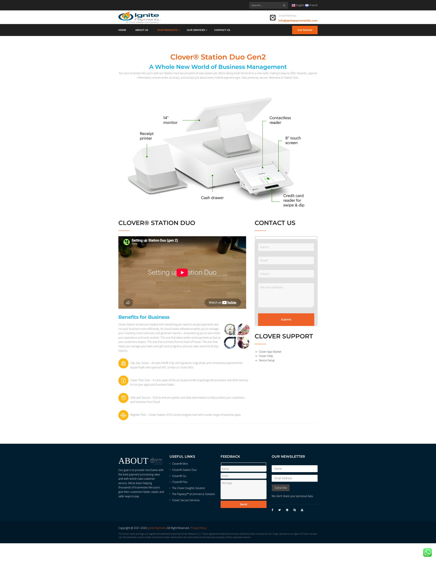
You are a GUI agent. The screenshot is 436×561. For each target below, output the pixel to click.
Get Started (305, 30)
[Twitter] (279, 510)
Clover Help (266, 356)
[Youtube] (302, 510)
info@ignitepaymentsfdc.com (298, 20)
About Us (141, 30)
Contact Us (222, 30)
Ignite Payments (156, 528)
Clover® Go (179, 476)
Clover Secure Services (186, 500)
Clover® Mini (180, 464)
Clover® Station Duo (184, 470)
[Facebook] (272, 510)
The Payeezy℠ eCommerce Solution (193, 494)
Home (122, 30)
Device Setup (267, 360)
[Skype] (294, 510)
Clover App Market (270, 352)
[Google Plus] (287, 510)
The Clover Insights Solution (188, 488)
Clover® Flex (180, 482)
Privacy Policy (198, 528)
